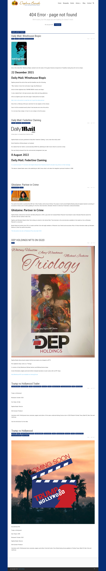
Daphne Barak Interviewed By (27, 433)
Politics (49, 386)
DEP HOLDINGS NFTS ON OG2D (28, 240)
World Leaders (79, 386)
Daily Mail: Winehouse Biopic (26, 35)
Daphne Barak (21, 568)
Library (77, 4)
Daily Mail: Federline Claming (26, 120)
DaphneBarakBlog (16, 386)
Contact (89, 3)
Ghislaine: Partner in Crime (25, 184)
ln (94, 568)
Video (73, 386)
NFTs (13, 242)
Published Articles (29, 38)
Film (13, 38)
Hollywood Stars (37, 386)
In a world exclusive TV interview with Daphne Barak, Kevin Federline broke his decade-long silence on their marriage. (40, 165)
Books (72, 3)
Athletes (14, 433)
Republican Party (56, 386)
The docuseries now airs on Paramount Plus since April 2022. (26, 231)
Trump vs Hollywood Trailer (25, 383)
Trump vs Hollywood (22, 430)
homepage (57, 24)
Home (59, 3)
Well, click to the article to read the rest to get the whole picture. (28, 100)
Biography (66, 3)
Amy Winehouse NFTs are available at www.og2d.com (24, 374)
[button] (93, 3)
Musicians (22, 38)
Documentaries (15, 187)
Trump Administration (65, 386)
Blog (84, 3)
